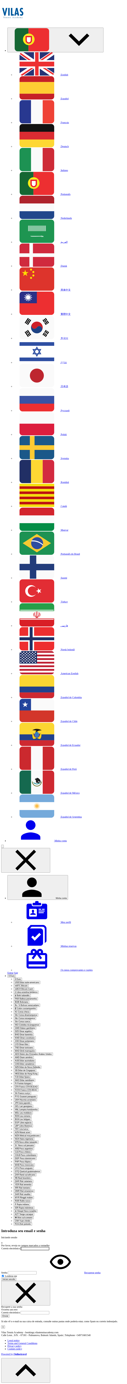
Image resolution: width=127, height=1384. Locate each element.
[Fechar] (25, 1293)
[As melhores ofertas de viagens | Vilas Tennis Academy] (12, 23)
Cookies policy (14, 1349)
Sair (16, 973)
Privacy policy (14, 1346)
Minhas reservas (68, 946)
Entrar (10, 973)
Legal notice (13, 1340)
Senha (4, 1272)
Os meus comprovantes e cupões (76, 970)
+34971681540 (83, 1335)
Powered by (14, 1354)
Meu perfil (65, 922)
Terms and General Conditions (22, 1343)
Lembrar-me (10, 1276)
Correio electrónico (10, 1248)
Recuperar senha (92, 1272)
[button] (55, 40)
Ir (3, 1327)
